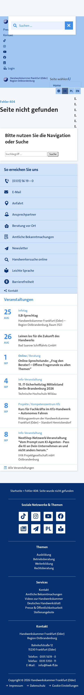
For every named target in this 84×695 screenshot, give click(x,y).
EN (77, 91)
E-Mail (16, 192)
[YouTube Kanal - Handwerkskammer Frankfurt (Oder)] (48, 516)
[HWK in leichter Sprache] (60, 528)
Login (11, 68)
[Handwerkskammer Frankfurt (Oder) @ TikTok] (4, 40)
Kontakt (8, 35)
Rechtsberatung (44, 568)
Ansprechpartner (24, 214)
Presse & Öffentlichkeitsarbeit (43, 608)
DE (65, 91)
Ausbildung (44, 554)
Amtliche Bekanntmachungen (33, 237)
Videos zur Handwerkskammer (44, 599)
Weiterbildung (44, 563)
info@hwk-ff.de (48, 665)
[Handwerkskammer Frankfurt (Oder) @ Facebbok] (4, 57)
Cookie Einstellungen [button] (65, 685)
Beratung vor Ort (24, 226)
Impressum (16, 685)
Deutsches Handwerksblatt (44, 603)
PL (71, 91)
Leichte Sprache (23, 270)
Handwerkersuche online (29, 259)
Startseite (16, 491)
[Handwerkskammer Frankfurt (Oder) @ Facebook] (60, 516)
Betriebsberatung (44, 559)
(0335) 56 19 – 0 (23, 181)
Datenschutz (37, 685)
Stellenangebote (44, 612)
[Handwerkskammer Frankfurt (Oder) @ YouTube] (5, 52)
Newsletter (20, 248)
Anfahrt (17, 203)
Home (57, 85)
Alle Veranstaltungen (21, 467)
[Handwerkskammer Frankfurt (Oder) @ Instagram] (4, 46)
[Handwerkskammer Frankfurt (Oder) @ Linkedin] (4, 63)
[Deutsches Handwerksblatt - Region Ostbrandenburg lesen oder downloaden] (23, 528)
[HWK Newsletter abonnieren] (35, 528)
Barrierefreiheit (23, 282)
